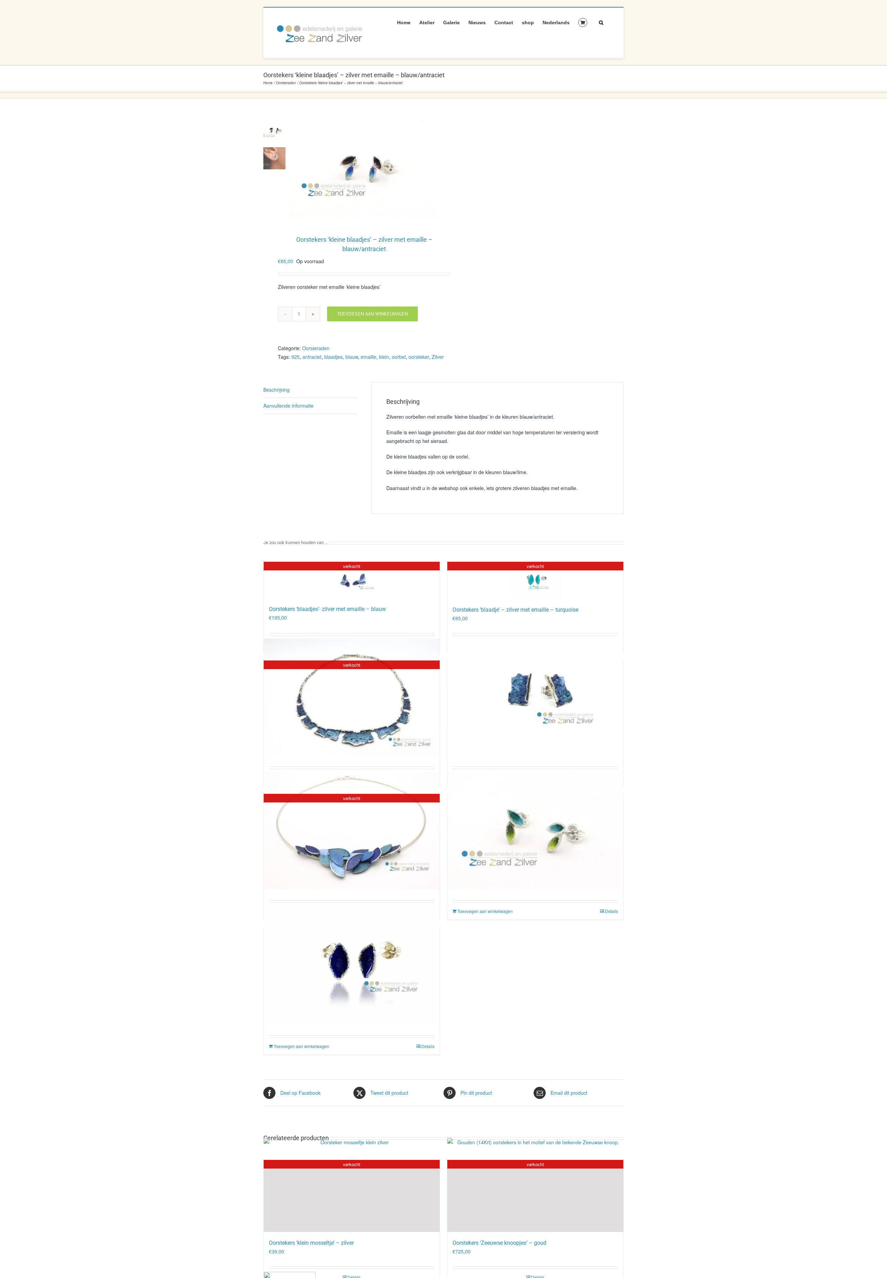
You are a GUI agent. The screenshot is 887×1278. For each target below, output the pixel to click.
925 (295, 356)
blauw (351, 356)
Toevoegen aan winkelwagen (372, 314)
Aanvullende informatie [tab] (288, 405)
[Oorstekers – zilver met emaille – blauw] (535, 696)
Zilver (438, 356)
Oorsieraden (316, 348)
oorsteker (419, 356)
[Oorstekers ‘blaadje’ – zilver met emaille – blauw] (352, 964)
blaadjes (333, 356)
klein (384, 356)
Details (611, 911)
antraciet (312, 356)
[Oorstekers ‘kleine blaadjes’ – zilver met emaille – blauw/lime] (535, 830)
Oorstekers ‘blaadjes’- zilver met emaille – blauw (327, 609)
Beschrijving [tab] (276, 389)
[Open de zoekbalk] (601, 22)
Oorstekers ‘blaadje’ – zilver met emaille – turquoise (515, 609)
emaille (368, 356)
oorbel (399, 356)
